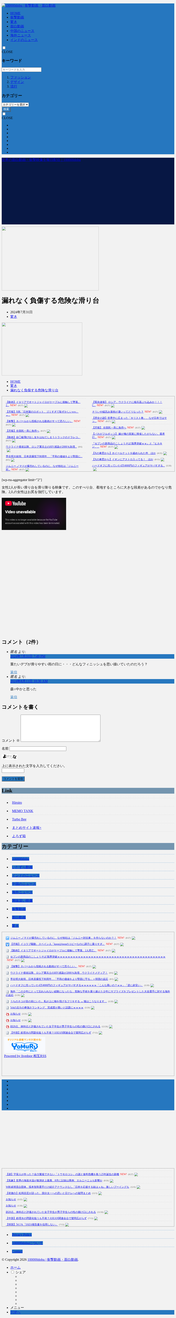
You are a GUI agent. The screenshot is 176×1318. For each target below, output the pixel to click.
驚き (13, 22)
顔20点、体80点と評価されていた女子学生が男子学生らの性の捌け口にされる (55, 1026)
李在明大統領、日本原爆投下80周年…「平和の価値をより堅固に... (44, 456)
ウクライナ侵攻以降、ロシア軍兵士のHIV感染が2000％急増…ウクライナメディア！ (59, 972)
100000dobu (20, 859)
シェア (20, 1272)
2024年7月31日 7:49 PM (27, 656)
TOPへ (15, 1312)
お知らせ (15, 1013)
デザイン (17, 82)
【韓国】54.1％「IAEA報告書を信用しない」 (32, 1224)
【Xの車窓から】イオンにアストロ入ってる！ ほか (122, 459)
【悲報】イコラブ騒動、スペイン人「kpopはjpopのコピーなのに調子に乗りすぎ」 (57, 944)
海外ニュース (20, 35)
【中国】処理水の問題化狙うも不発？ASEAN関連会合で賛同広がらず (50, 1032)
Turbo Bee (19, 819)
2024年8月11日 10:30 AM (29, 681)
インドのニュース (24, 40)
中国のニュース (22, 31)
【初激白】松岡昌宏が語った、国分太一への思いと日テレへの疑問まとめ (48, 1193)
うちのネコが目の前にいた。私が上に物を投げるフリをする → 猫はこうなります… (58, 1001)
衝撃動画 (17, 17)
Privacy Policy (22, 1234)
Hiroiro (17, 802)
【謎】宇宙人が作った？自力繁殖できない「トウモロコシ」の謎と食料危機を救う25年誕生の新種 (62, 1174)
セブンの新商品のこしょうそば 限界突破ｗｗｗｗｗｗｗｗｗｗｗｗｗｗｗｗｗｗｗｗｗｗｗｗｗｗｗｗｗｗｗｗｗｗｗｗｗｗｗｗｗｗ (87, 956)
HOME (15, 13)
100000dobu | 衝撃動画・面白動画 (52, 1259)
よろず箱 (19, 836)
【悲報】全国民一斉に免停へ (22, 430)
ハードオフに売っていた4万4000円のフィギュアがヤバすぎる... (128, 465)
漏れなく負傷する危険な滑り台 (34, 390)
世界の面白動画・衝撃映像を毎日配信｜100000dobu (41, 160)
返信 (13, 672)
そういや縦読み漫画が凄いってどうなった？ (118, 411)
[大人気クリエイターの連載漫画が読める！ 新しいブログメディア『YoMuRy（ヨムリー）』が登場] (24, 1052)
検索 (6, 109)
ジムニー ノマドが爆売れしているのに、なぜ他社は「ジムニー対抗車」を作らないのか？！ (63, 937)
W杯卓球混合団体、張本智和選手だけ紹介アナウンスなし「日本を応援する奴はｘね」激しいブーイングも (67, 1186)
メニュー (17, 1307)
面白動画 (17, 26)
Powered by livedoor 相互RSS (25, 1056)
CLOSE (7, 52)
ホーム (15, 1267)
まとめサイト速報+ (26, 827)
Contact (17, 1251)
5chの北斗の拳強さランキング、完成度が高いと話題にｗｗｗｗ (46, 1007)
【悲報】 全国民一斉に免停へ (109, 427)
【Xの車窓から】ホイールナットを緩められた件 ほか (124, 453)
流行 (13, 86)
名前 (5, 748)
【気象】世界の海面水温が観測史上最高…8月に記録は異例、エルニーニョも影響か (54, 1180)
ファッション (20, 77)
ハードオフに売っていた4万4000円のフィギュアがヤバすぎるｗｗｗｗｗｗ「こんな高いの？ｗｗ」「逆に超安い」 (76, 985)
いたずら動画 (22, 867)
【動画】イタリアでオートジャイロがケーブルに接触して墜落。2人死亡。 (53, 950)
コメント (11, 740)
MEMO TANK (22, 811)
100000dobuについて (27, 1243)
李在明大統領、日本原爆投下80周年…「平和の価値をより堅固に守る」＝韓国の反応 (59, 979)
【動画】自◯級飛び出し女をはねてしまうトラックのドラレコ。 (43, 437)
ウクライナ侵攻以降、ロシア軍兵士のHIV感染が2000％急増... (41, 446)
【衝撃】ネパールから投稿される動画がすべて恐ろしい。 (39, 421)
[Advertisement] (88, 194)
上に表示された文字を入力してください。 (34, 766)
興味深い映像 (22, 900)
